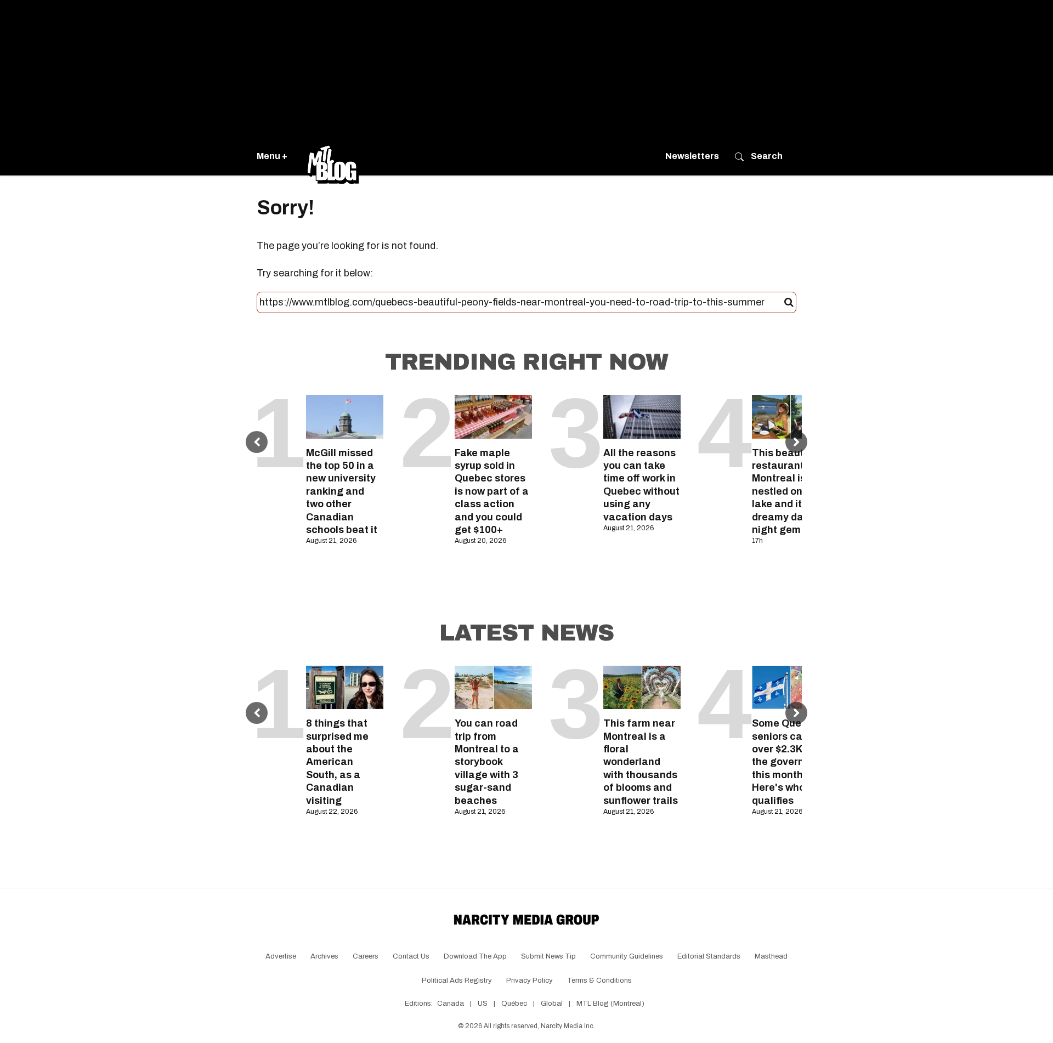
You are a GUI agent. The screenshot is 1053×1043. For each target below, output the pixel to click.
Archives (324, 956)
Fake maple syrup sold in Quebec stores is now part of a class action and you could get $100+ (492, 491)
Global (552, 1003)
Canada (450, 1003)
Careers (365, 956)
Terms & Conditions (599, 980)
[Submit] (789, 302)
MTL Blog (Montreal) (610, 1003)
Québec (514, 1003)
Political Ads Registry (457, 980)
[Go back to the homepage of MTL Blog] (333, 156)
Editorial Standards (708, 956)
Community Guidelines (626, 956)
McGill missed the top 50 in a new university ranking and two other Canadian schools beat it (341, 491)
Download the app (475, 956)
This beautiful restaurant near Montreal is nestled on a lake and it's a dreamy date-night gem (790, 491)
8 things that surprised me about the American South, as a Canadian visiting (337, 762)
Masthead (771, 956)
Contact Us (411, 956)
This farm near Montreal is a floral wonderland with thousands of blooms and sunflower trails (640, 762)
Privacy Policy (529, 980)
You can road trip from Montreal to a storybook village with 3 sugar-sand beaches (487, 762)
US (483, 1003)
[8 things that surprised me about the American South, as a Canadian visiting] (344, 687)
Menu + (272, 156)
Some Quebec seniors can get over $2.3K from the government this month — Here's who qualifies (790, 762)
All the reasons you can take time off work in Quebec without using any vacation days (641, 485)
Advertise (280, 956)
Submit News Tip (548, 956)
